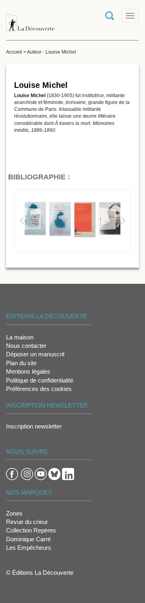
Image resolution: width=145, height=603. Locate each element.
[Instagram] (27, 473)
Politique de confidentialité (39, 380)
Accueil (14, 52)
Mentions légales (28, 371)
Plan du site (21, 363)
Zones (14, 513)
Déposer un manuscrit (35, 354)
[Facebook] (12, 473)
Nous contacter (26, 345)
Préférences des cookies (39, 388)
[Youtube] (41, 473)
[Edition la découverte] (30, 19)
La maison (19, 337)
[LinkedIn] (68, 473)
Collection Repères (31, 530)
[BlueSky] (54, 473)
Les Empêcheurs (28, 547)
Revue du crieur (27, 521)
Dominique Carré (28, 539)
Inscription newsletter (34, 426)
